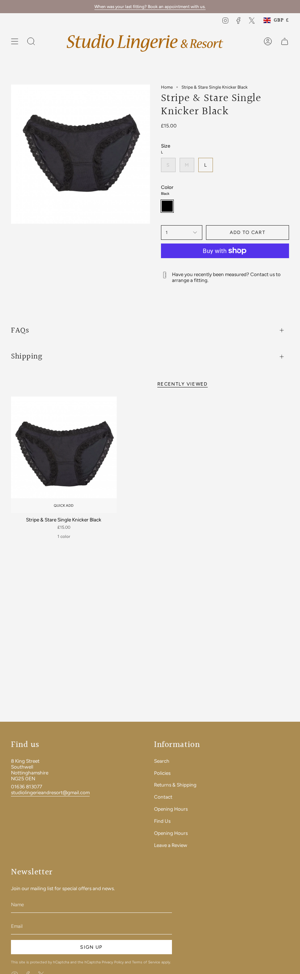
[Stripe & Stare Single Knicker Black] (64, 455)
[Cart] (284, 41)
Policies (162, 773)
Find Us (162, 821)
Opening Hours (171, 809)
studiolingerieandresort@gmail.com (50, 792)
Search (161, 761)
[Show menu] (14, 41)
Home (167, 87)
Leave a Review (170, 845)
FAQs (20, 330)
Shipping (26, 356)
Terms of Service (146, 962)
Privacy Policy (113, 962)
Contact (163, 797)
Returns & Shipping (175, 785)
